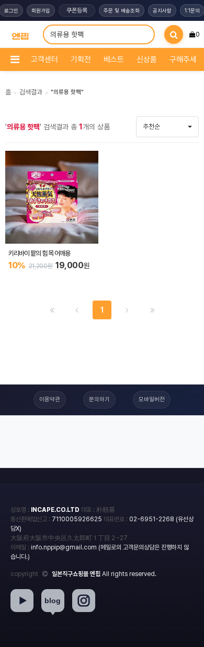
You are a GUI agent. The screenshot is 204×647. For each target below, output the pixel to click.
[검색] (173, 34)
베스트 (114, 59)
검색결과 (30, 92)
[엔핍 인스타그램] (83, 600)
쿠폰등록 (76, 10)
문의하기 (99, 399)
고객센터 (44, 59)
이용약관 (49, 399)
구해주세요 (186, 59)
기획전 (81, 59)
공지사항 (162, 10)
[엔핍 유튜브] (21, 600)
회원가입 (40, 10)
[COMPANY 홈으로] (20, 34)
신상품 (147, 59)
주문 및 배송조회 (122, 10)
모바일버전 (152, 399)
